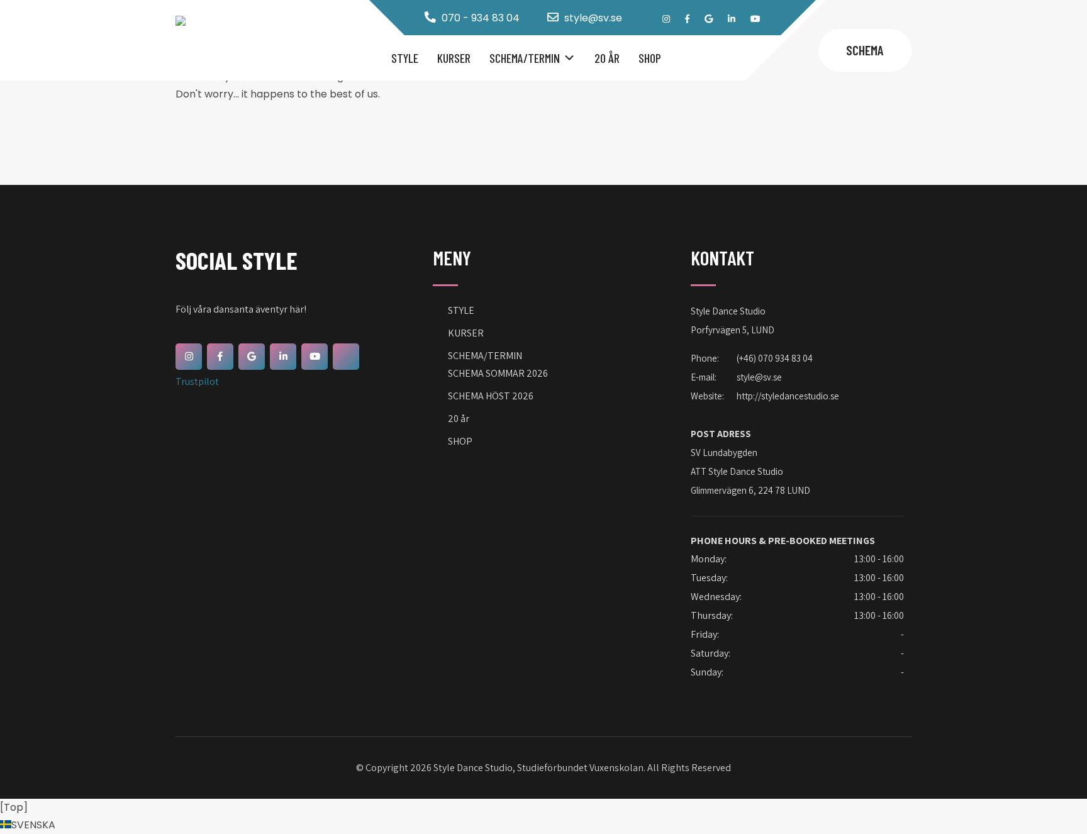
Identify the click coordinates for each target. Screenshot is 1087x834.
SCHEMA (865, 50)
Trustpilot (197, 381)
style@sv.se (593, 18)
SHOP (649, 57)
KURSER (454, 57)
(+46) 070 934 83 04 (775, 358)
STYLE (404, 57)
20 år (607, 57)
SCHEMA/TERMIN (524, 57)
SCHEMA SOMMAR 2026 (498, 373)
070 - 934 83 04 (481, 18)
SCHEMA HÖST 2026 (490, 396)
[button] (543, 825)
